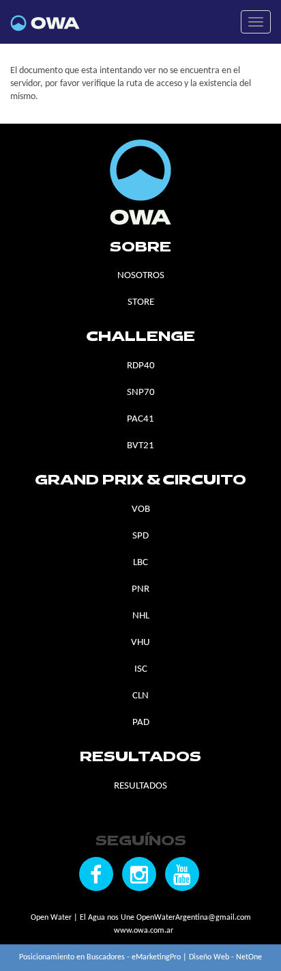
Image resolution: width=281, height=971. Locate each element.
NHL (140, 616)
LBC (140, 563)
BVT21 (140, 446)
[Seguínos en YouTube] (182, 874)
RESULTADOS (140, 786)
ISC (140, 669)
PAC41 (140, 419)
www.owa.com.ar (143, 931)
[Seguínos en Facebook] (96, 874)
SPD (140, 536)
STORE (141, 302)
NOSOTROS (140, 276)
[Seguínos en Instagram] (139, 874)
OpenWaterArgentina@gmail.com (193, 918)
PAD (140, 722)
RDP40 (141, 366)
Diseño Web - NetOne (225, 957)
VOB (141, 509)
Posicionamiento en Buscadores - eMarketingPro (100, 957)
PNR (140, 589)
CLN (140, 696)
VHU (140, 643)
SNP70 (141, 392)
